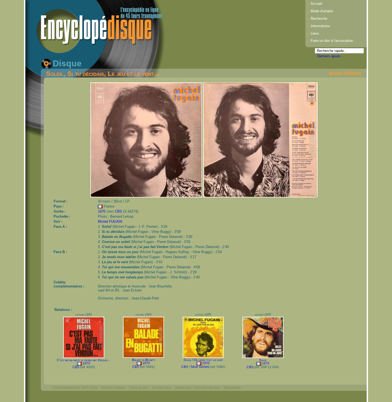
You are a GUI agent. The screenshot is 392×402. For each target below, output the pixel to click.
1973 (265, 363)
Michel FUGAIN (345, 73)
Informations (320, 26)
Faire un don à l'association (332, 41)
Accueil (316, 4)
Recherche (319, 19)
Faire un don (139, 387)
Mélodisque (232, 387)
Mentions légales (113, 387)
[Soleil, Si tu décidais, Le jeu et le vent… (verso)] (260, 196)
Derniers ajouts (329, 56)
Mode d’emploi (322, 11)
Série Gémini (199, 366)
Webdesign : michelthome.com (197, 387)
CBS (118, 211)
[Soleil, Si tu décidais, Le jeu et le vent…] (146, 196)
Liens (315, 33)
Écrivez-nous (161, 387)
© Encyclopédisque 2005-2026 (74, 387)
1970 (101, 211)
